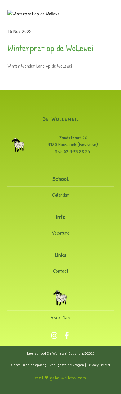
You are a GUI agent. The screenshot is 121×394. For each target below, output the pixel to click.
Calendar (60, 194)
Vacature (60, 232)
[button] (54, 335)
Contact (60, 271)
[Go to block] (60, 298)
